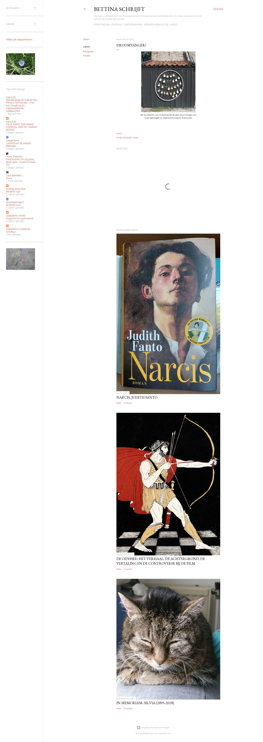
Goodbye (11, 231)
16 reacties (128, 708)
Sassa (9, 178)
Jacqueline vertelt (15, 215)
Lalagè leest (12, 140)
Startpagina (102, 24)
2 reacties (128, 403)
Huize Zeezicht (14, 156)
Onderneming (133, 24)
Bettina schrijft (119, 9)
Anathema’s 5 (13, 205)
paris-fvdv (11, 121)
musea (86, 55)
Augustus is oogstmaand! (19, 218)
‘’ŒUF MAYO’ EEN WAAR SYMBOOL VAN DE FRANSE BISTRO (21, 127)
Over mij (117, 24)
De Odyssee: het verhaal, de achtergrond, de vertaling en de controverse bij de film (160, 561)
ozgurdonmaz (164, 733)
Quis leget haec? (15, 202)
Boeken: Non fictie (156, 24)
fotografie (88, 51)
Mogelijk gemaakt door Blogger (155, 727)
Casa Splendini (13, 175)
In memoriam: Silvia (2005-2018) (145, 702)
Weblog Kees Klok (16, 189)
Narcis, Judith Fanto (136, 397)
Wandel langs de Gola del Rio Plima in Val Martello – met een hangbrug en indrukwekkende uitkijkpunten (21, 105)
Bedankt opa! (13, 191)
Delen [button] (86, 39)
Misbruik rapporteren (19, 39)
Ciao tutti (11, 97)
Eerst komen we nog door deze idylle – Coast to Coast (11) (20, 162)
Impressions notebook (18, 229)
